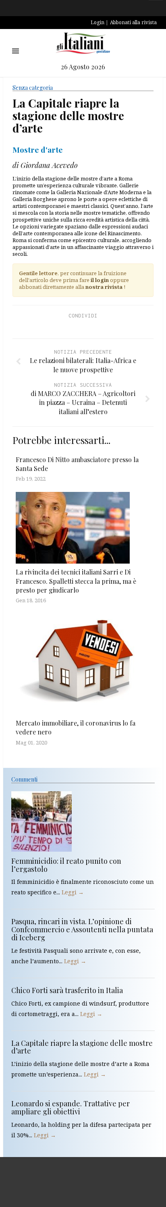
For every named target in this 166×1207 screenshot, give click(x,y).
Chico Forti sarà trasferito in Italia (67, 990)
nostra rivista (103, 286)
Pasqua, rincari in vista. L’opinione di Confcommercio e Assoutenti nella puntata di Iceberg (82, 929)
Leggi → (73, 892)
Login (97, 22)
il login (100, 280)
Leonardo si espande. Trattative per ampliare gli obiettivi (70, 1107)
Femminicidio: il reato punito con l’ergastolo (66, 865)
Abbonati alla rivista (133, 22)
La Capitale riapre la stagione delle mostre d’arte (82, 1047)
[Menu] (15, 51)
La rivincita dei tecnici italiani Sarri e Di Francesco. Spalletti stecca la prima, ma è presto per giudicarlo (76, 581)
